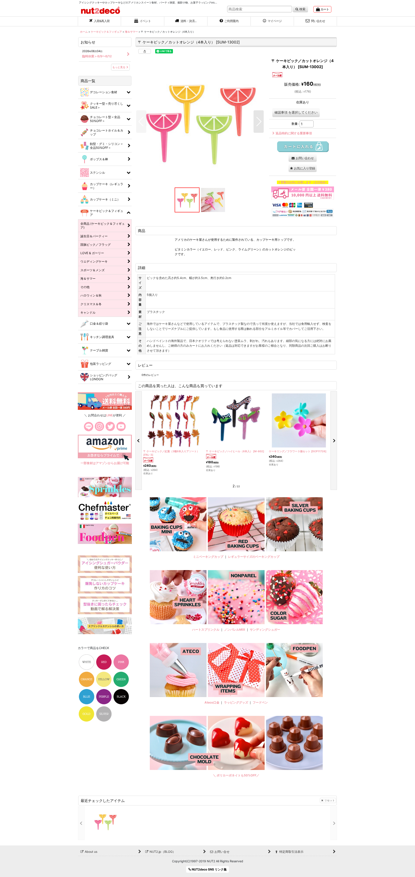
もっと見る (118, 67)
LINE (109, 415)
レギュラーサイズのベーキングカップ (253, 556)
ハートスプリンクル (205, 629)
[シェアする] (144, 51)
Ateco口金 (212, 702)
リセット (329, 800)
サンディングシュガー (265, 629)
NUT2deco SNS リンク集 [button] (209, 869)
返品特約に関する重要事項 (294, 133)
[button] (186, 21)
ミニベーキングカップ (208, 556)
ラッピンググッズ (236, 702)
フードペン (260, 702)
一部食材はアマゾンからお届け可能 (105, 463)
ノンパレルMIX (234, 629)
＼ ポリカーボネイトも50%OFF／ (236, 775)
